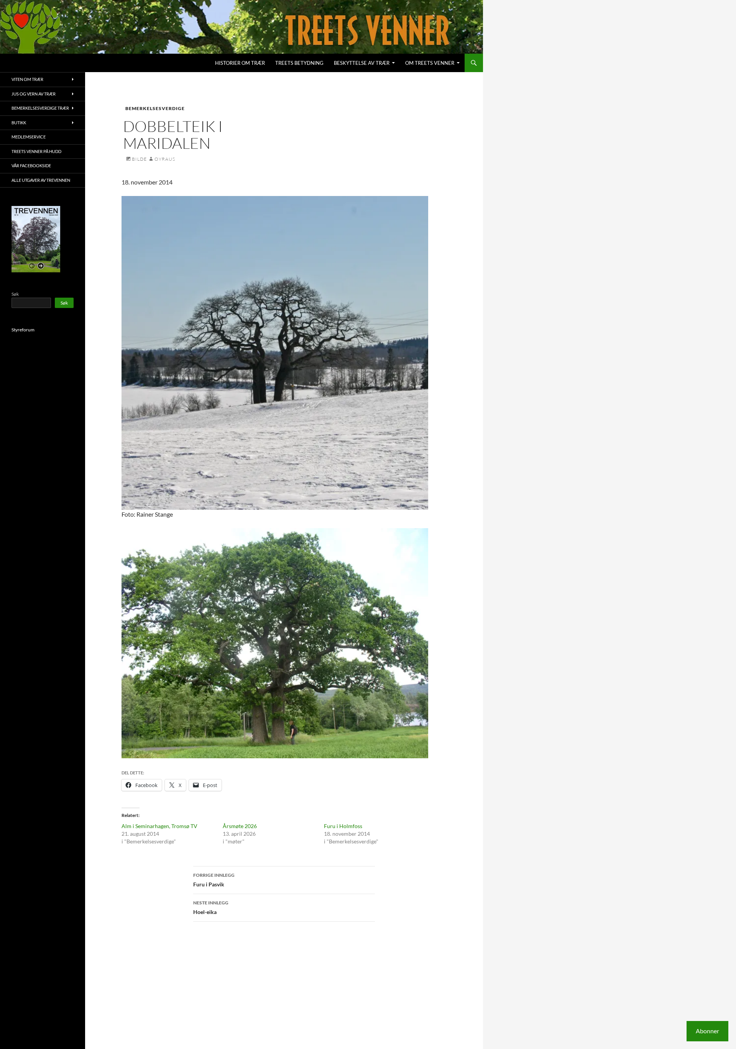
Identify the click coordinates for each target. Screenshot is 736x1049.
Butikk (19, 122)
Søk (15, 294)
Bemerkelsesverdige (155, 108)
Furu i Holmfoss (343, 826)
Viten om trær (27, 79)
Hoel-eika (210, 907)
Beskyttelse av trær (361, 63)
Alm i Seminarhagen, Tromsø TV (159, 826)
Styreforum (23, 330)
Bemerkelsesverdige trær (40, 107)
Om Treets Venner (429, 63)
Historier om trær (240, 63)
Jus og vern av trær (34, 93)
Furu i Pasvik (214, 880)
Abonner (707, 1030)
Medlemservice (29, 136)
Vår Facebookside (31, 165)
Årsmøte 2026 (240, 826)
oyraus (164, 159)
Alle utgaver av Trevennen (41, 180)
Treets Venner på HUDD (36, 151)
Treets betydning (299, 63)
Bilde (139, 159)
